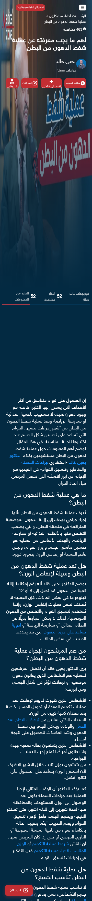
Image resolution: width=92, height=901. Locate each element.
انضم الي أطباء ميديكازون (30, 7)
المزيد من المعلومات (22, 297)
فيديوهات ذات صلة (79, 297)
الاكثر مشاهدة (49, 297)
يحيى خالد (65, 61)
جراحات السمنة (34, 463)
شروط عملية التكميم (50, 844)
